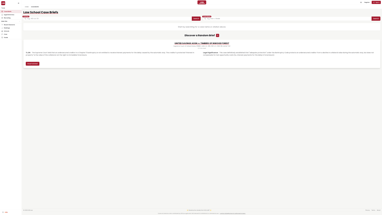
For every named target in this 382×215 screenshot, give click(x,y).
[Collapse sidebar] (18, 3)
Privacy (367, 210)
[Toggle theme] (361, 2)
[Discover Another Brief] (217, 35)
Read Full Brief (32, 64)
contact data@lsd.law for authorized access (233, 213)
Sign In (378, 2)
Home (27, 7)
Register (367, 2)
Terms (373, 210)
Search (196, 18)
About (378, 210)
